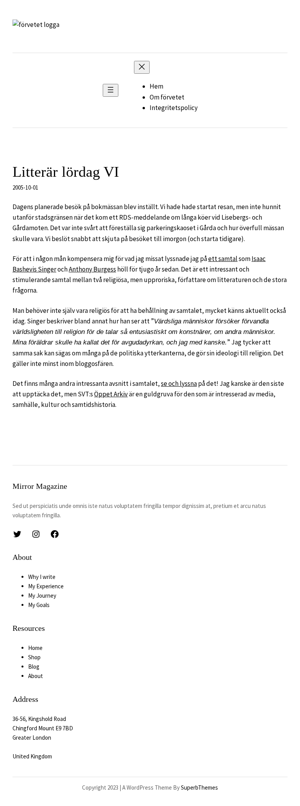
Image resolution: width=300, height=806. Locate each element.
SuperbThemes (199, 787)
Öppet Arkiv (111, 394)
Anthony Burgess (92, 269)
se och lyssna (179, 383)
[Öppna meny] (110, 90)
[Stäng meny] (142, 67)
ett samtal (223, 258)
